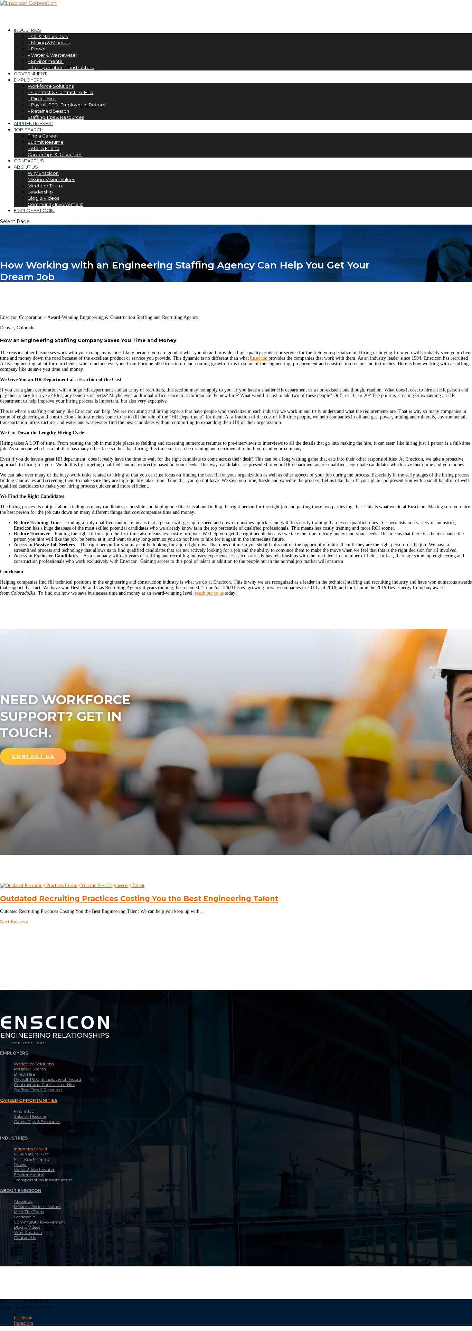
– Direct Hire (42, 98)
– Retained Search (48, 111)
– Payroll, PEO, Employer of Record (67, 104)
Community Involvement (55, 204)
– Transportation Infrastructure (61, 67)
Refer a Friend (43, 148)
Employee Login (29, 1042)
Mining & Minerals (31, 1159)
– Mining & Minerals (48, 42)
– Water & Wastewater (52, 55)
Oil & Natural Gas (31, 1154)
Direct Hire (24, 1074)
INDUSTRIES (14, 1138)
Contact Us (25, 1237)
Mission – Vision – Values (37, 1206)
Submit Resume (46, 142)
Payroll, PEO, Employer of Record (47, 1079)
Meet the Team (45, 185)
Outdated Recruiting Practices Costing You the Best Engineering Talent (139, 898)
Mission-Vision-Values (51, 179)
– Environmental (46, 61)
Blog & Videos (43, 198)
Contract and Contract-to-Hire (44, 1084)
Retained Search (30, 1069)
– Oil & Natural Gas (48, 36)
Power (20, 1164)
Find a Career (43, 136)
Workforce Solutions (51, 86)
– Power (37, 48)
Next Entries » (14, 921)
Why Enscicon (43, 173)
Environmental (29, 1174)
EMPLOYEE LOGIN (34, 210)
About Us (23, 1201)
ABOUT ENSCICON (20, 1190)
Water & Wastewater (34, 1169)
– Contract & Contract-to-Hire (60, 92)
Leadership (40, 192)
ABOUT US (26, 167)
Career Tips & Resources (55, 154)
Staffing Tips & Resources (56, 117)
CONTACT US (33, 756)
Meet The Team (29, 1211)
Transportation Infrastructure (43, 1179)
